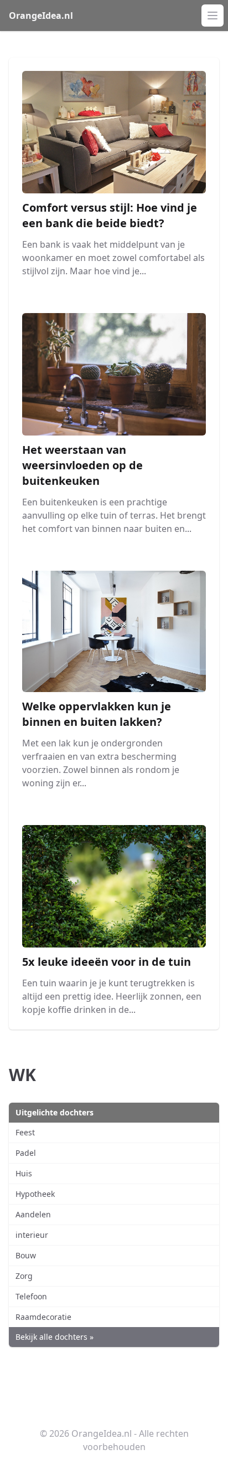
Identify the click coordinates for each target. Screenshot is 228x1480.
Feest (25, 1132)
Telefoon (31, 1296)
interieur (31, 1235)
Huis (23, 1173)
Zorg (24, 1276)
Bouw (25, 1255)
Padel (25, 1153)
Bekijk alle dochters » (54, 1337)
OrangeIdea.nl (41, 15)
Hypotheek (35, 1194)
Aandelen (33, 1214)
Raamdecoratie (43, 1317)
